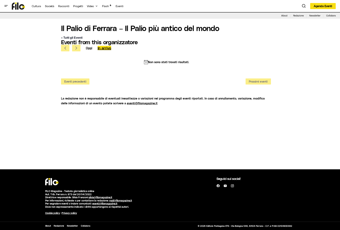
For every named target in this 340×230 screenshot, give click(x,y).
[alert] (166, 62)
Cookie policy (52, 212)
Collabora (331, 15)
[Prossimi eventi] (76, 48)
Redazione (298, 15)
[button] (6, 6)
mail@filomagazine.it (120, 200)
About (284, 15)
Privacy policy (69, 212)
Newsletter (315, 15)
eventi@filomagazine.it (142, 103)
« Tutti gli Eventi (71, 37)
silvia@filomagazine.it (100, 197)
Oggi (89, 48)
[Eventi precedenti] (65, 48)
